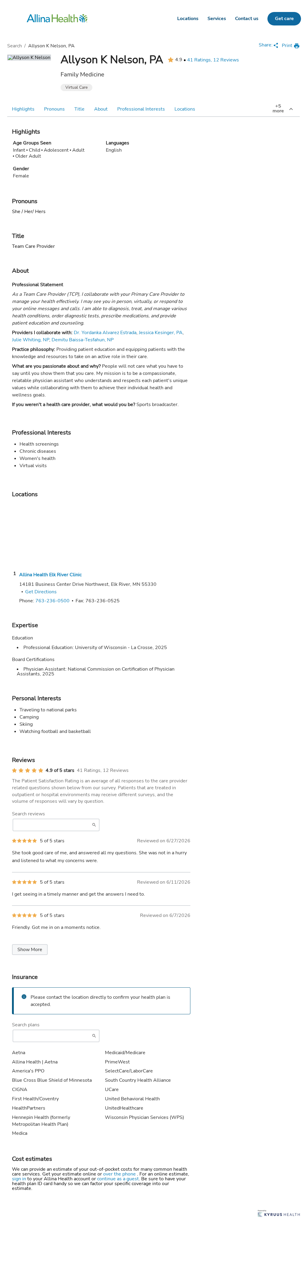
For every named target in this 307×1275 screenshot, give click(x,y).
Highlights (23, 109)
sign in (19, 1179)
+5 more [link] (278, 108)
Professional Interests (141, 109)
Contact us (246, 18)
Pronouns (54, 109)
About (101, 109)
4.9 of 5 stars (60, 770)
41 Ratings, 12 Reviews (213, 60)
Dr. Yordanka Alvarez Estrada (105, 332)
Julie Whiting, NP (30, 340)
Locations (187, 18)
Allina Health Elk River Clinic (50, 574)
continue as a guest (118, 1179)
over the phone (120, 1174)
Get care (284, 18)
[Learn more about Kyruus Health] (279, 1214)
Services (216, 18)
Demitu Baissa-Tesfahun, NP (83, 340)
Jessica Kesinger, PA (161, 332)
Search (14, 46)
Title (79, 109)
